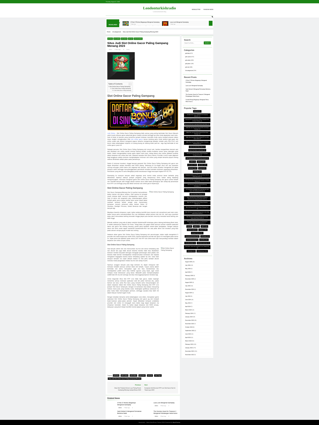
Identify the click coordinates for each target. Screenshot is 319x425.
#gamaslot (197, 111)
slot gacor (203, 229)
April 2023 (188, 337)
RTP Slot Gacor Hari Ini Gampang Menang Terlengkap (197, 185)
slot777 (204, 226)
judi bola (110, 38)
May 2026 (188, 268)
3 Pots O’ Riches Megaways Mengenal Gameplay (145, 22)
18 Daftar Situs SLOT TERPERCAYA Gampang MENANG (197, 115)
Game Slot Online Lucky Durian (197, 150)
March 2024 (188, 310)
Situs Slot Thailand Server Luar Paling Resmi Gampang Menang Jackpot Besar (197, 222)
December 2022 (189, 351)
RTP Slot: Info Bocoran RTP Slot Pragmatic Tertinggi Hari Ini (197, 180)
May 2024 (188, 303)
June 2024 (188, 299)
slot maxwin (205, 236)
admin (110, 49)
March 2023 (188, 341)
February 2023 (189, 344)
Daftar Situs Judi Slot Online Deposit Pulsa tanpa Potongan (197, 133)
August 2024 (188, 292)
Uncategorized (138, 38)
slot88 (196, 226)
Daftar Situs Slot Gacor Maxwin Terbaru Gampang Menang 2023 (197, 143)
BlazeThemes (176, 422)
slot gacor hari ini (197, 233)
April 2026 (188, 272)
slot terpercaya (202, 251)
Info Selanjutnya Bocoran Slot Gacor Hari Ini (197, 158)
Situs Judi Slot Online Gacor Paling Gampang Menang (124, 378)
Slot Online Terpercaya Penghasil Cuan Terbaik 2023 (197, 247)
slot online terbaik (190, 243)
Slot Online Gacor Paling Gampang (119, 86)
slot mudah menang (192, 239)
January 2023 (189, 347)
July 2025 (187, 285)
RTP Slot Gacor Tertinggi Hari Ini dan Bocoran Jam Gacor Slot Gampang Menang (197, 190)
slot (189, 226)
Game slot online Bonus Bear (197, 146)
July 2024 (187, 296)
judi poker (142, 375)
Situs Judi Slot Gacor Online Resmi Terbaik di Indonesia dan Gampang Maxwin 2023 (197, 198)
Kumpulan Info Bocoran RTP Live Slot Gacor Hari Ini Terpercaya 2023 (197, 175)
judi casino (117, 38)
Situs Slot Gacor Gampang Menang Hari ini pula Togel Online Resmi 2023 (197, 217)
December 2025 (189, 279)
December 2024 (189, 289)
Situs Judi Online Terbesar (197, 194)
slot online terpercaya (203, 243)
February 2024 (189, 313)
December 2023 (189, 320)
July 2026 (187, 265)
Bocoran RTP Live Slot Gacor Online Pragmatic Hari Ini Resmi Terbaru (197, 120)
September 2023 (189, 330)
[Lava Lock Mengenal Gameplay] (165, 24)
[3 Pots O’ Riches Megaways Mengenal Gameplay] (126, 24)
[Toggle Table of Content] (129, 84)
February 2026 (189, 275)
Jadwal (192, 161)
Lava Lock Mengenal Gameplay (179, 22)
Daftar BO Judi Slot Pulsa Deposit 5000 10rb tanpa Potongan (197, 128)
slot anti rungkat (192, 229)
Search (207, 43)
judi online (124, 38)
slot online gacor (137, 139)
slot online (204, 239)
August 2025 (188, 282)
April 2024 (188, 306)
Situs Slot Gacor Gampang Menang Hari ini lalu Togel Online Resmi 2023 (197, 212)
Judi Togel (158, 375)
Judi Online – (111, 133)
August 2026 (188, 261)
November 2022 (189, 354)
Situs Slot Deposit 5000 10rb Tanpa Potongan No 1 (197, 208)
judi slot (130, 38)
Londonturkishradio (159, 8)
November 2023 (189, 323)
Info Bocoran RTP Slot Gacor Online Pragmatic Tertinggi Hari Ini (197, 154)
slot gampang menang (192, 236)
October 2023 (189, 327)
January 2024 (189, 316)
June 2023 (188, 334)
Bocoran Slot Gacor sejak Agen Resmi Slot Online (197, 124)
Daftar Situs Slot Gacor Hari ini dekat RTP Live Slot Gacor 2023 (197, 138)
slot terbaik (191, 251)
